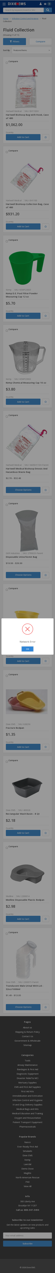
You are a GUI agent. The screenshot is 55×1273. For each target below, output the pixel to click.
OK (27, 648)
